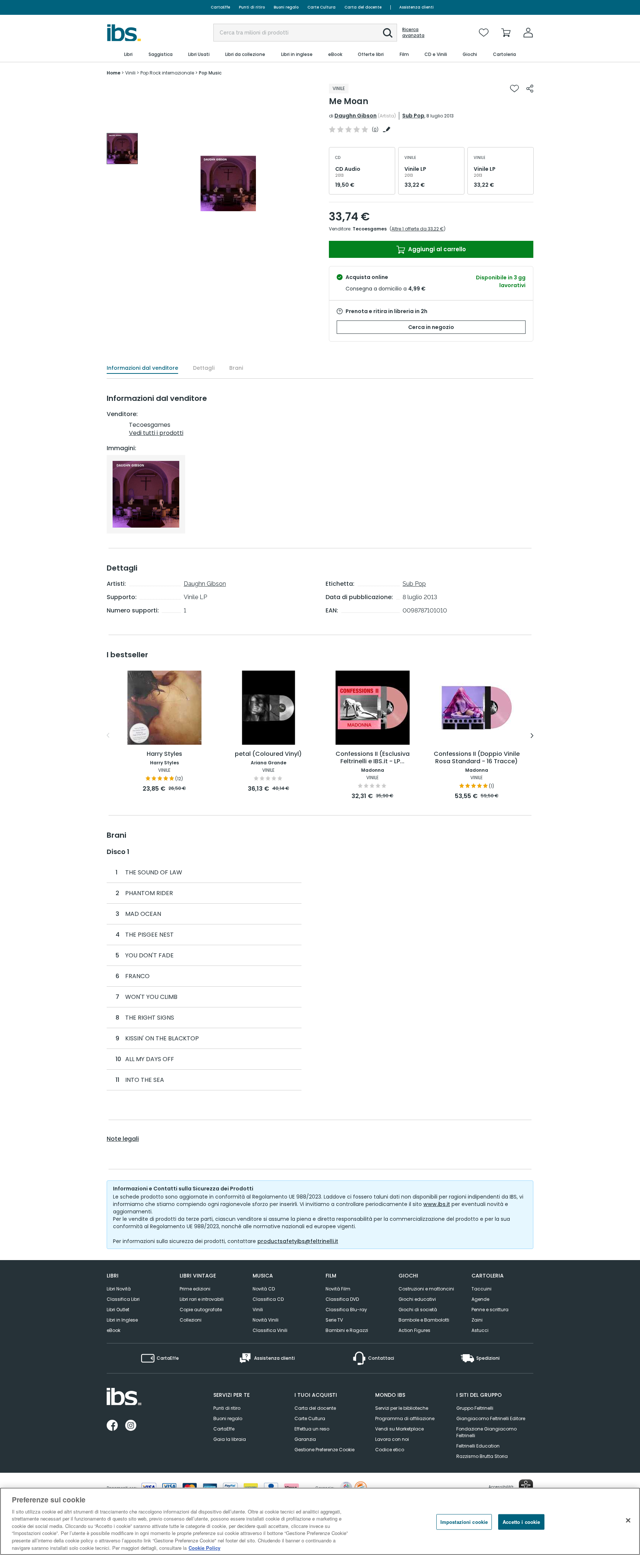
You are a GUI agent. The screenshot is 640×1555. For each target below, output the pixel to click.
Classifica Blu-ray (346, 1309)
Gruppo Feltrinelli (474, 1408)
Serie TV (334, 1320)
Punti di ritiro (252, 7)
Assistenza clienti (416, 7)
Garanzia (305, 1439)
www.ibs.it (436, 1204)
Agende (480, 1299)
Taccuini (481, 1289)
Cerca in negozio (431, 327)
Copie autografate (201, 1309)
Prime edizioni (195, 1289)
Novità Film (338, 1289)
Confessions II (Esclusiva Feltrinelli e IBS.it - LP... (373, 757)
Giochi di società (418, 1309)
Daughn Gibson (355, 115)
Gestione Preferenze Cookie (324, 1449)
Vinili (258, 1309)
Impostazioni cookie (464, 1521)
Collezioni (190, 1320)
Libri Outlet (118, 1309)
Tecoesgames (370, 229)
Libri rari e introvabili (202, 1299)
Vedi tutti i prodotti (156, 433)
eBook (113, 1330)
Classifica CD (268, 1299)
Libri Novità (119, 1289)
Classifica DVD (342, 1299)
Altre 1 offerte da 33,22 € (417, 229)
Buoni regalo (286, 7)
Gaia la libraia (229, 1439)
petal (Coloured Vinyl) (268, 754)
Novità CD (264, 1289)
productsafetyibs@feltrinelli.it (297, 1241)
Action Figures (414, 1330)
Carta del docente (362, 7)
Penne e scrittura (490, 1309)
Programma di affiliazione (404, 1418)
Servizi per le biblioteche (401, 1408)
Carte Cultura (321, 7)
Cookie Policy (204, 1547)
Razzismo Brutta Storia (482, 1456)
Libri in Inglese (122, 1320)
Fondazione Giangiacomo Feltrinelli (486, 1432)
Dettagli (203, 368)
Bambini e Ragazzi (347, 1330)
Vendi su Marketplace (399, 1429)
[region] (320, 1521)
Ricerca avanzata (413, 33)
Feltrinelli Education (478, 1446)
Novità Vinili (266, 1320)
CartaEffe (220, 7)
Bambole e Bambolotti (424, 1320)
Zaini (477, 1320)
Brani (236, 368)
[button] (388, 33)
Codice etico (389, 1449)
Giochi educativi (417, 1299)
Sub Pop (413, 115)
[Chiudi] (628, 1520)
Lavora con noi (392, 1439)
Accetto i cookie (521, 1521)
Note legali (123, 1139)
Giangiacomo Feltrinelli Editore (490, 1418)
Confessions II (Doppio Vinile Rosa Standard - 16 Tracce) (477, 757)
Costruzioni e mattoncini (426, 1289)
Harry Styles (164, 754)
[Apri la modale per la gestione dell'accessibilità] (526, 1486)
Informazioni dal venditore (142, 368)
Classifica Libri (123, 1299)
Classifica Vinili (270, 1330)
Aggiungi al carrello (436, 249)
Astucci (480, 1330)
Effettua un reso (311, 1429)
